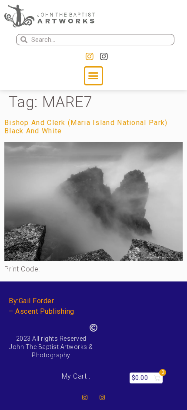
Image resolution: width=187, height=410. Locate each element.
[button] (93, 75)
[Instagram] (90, 57)
